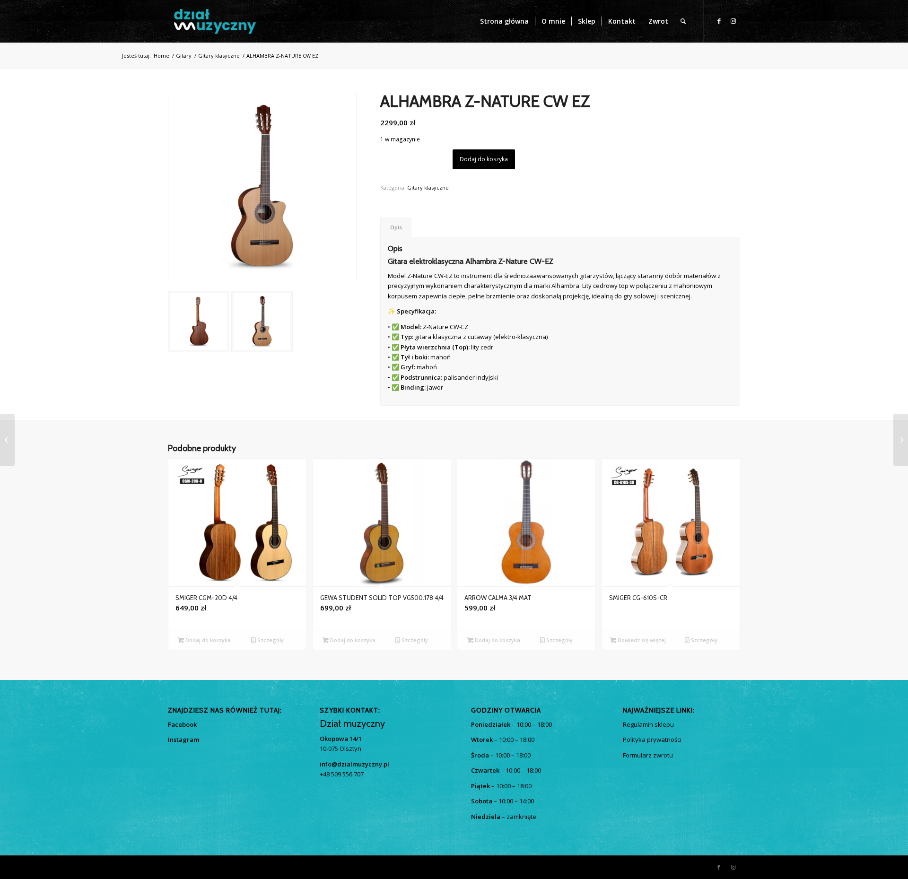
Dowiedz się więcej (641, 640)
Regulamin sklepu (648, 724)
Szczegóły (270, 640)
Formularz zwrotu (648, 755)
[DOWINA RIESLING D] (900, 440)
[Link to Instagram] (733, 21)
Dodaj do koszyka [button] (207, 640)
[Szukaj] (683, 21)
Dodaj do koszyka (484, 159)
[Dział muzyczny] (214, 21)
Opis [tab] (396, 227)
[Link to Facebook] (719, 21)
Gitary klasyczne (428, 187)
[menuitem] (504, 21)
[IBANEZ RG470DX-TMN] (7, 440)
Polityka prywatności (652, 739)
